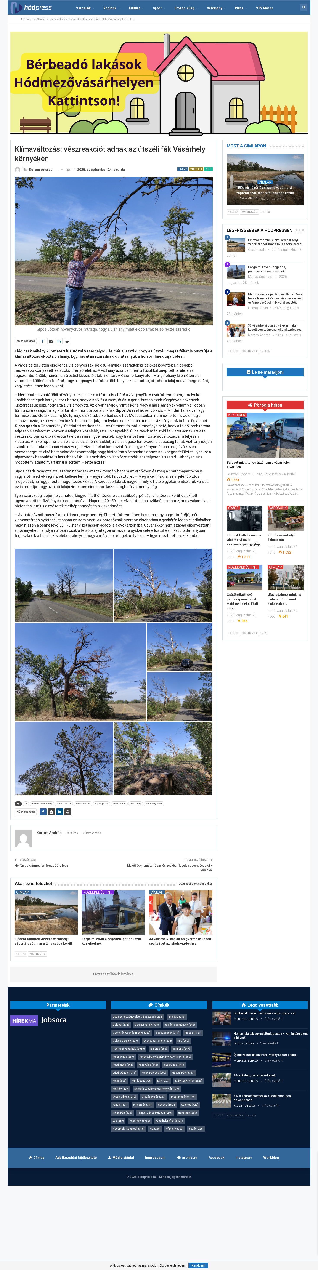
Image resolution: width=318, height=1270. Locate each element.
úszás (196, 1128)
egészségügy (167, 1032)
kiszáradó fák (64, 803)
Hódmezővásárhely (42, 803)
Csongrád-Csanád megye (131, 1032)
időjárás (158, 1048)
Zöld (208, 169)
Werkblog (271, 1158)
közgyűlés (148, 1064)
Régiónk (109, 8)
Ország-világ (184, 8)
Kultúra (134, 8)
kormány (181, 1048)
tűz (118, 1120)
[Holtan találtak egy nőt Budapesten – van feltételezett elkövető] (221, 1039)
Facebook (216, 1158)
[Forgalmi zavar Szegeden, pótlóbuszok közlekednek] (113, 912)
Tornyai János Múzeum (155, 1112)
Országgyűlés (153, 1096)
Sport (157, 8)
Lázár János (124, 1072)
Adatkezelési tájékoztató (76, 1158)
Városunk (83, 8)
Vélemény (214, 8)
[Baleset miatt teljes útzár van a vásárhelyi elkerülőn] (265, 435)
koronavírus (123, 1056)
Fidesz (193, 1032)
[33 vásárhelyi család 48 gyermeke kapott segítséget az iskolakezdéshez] (180, 912)
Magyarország (154, 1072)
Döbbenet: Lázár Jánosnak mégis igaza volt (265, 1013)
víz (155, 1128)
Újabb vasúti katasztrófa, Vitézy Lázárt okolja (265, 1055)
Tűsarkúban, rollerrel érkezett (255, 1075)
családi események (179, 1024)
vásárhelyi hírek (154, 803)
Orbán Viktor (124, 1096)
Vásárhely (135, 803)
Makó (119, 1080)
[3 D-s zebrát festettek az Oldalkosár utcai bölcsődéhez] (221, 1101)
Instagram (244, 1158)
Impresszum (155, 1158)
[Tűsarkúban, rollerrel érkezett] (221, 1080)
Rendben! (198, 1265)
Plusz (239, 8)
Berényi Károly (147, 1024)
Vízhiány (174, 1128)
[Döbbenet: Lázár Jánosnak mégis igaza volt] (221, 1018)
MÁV (163, 1080)
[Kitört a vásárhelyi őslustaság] (286, 518)
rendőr (120, 1104)
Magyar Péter (183, 1072)
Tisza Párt (122, 1112)
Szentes (189, 1104)
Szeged (167, 1104)
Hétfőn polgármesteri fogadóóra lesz (41, 865)
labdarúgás (174, 1064)
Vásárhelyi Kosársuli (129, 1128)
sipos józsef (119, 803)
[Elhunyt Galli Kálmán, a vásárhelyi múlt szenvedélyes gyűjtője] (245, 518)
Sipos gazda (101, 803)
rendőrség (143, 1104)
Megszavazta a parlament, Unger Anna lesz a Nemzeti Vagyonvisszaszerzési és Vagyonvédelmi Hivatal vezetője (275, 298)
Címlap (183, 169)
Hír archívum (187, 1158)
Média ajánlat (123, 1158)
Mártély (121, 1088)
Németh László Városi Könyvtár (156, 1088)
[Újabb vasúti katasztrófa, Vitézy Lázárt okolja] (221, 1060)
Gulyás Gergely (125, 1040)
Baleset (121, 1024)
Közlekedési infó (98, 892)
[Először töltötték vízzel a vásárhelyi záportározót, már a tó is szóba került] (46, 912)
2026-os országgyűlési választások (138, 1016)
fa (26, 803)
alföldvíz (176, 1016)
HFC (183, 1040)
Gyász (233, 508)
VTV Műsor (264, 8)
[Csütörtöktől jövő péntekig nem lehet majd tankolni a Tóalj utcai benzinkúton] (245, 577)
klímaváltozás (83, 803)
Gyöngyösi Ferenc (157, 1040)
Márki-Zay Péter (188, 1080)
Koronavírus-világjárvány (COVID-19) (165, 1056)
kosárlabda (123, 1064)
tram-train (187, 1112)
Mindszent (142, 1080)
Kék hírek (236, 415)
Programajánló (183, 1096)
